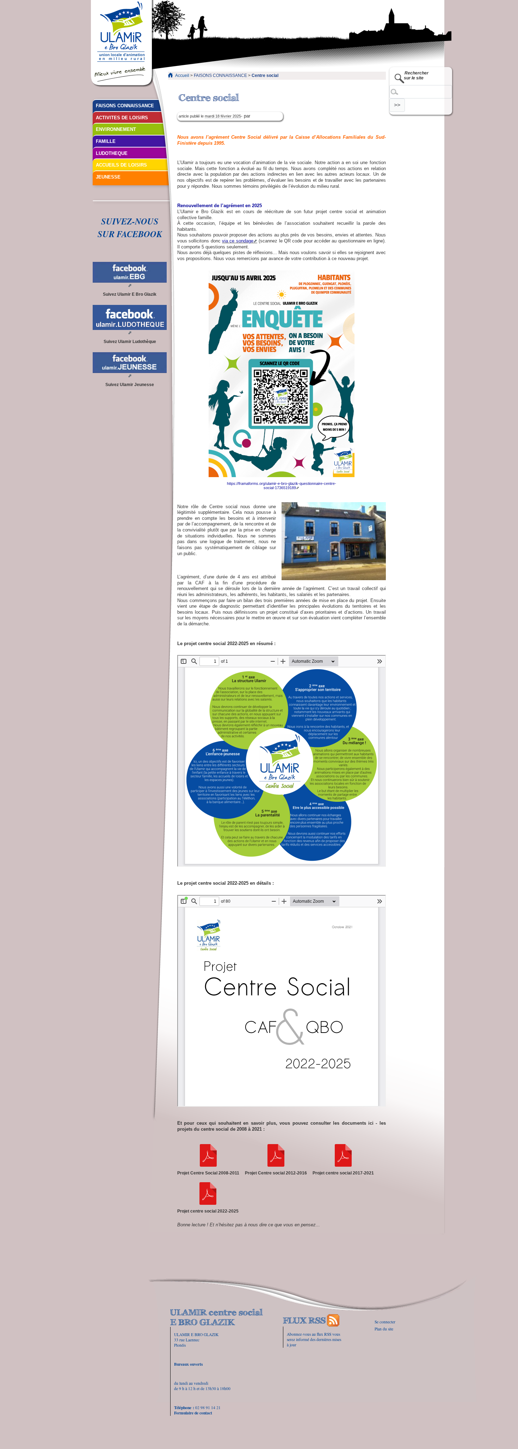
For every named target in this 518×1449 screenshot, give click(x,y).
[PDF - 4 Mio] (208, 1193)
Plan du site (384, 1328)
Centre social (265, 75)
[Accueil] (122, 44)
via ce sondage (237, 240)
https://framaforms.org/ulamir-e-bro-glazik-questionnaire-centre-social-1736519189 (281, 485)
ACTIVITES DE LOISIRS (122, 117)
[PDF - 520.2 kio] (276, 1155)
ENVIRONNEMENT (116, 129)
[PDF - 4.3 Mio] (343, 1155)
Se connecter (385, 1321)
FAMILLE (106, 141)
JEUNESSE (108, 177)
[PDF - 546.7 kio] (208, 1155)
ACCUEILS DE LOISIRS (121, 165)
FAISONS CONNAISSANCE (220, 75)
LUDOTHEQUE (112, 153)
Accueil (182, 75)
